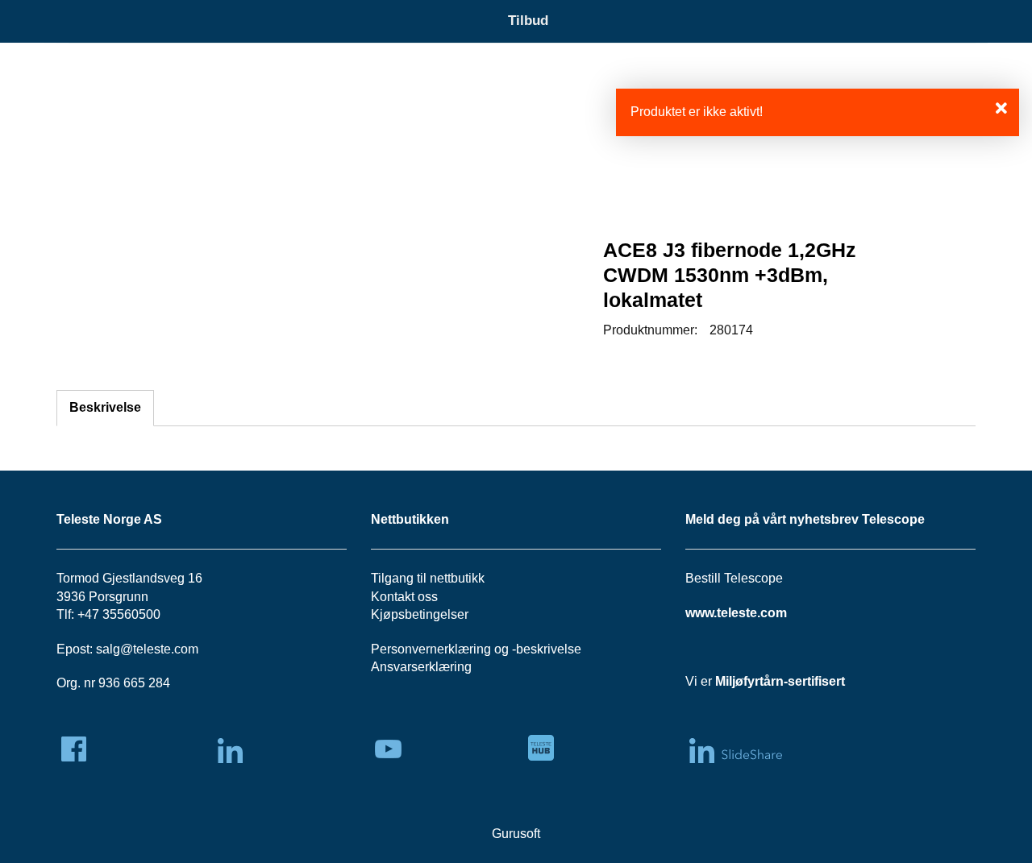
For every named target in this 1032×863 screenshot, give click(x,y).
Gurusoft (516, 833)
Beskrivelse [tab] (105, 407)
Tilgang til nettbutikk (428, 578)
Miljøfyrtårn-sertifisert (780, 681)
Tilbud (528, 20)
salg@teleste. (135, 649)
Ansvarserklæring (421, 667)
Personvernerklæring (431, 649)
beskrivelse (548, 649)
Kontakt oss (404, 597)
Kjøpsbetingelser (419, 614)
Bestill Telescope (734, 578)
